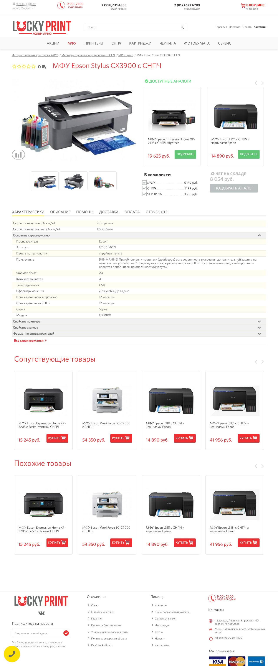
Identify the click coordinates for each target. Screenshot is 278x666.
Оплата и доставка (102, 612)
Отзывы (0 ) (156, 211)
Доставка (234, 27)
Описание (60, 211)
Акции (53, 43)
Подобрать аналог (233, 188)
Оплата (247, 27)
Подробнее (185, 154)
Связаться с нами (165, 618)
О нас (94, 605)
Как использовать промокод (172, 612)
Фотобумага (197, 43)
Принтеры (93, 43)
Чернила (168, 43)
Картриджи (140, 43)
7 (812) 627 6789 (187, 5)
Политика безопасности (106, 625)
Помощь (84, 211)
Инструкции (162, 625)
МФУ (72, 43)
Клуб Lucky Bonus (102, 645)
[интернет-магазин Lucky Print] (42, 27)
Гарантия (221, 27)
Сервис (224, 43)
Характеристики (28, 211)
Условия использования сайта (109, 632)
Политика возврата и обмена (109, 638)
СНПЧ (116, 43)
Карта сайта (162, 645)
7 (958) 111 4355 (113, 5)
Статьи (159, 632)
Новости (160, 638)
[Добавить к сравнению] (18, 154)
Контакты (260, 27)
